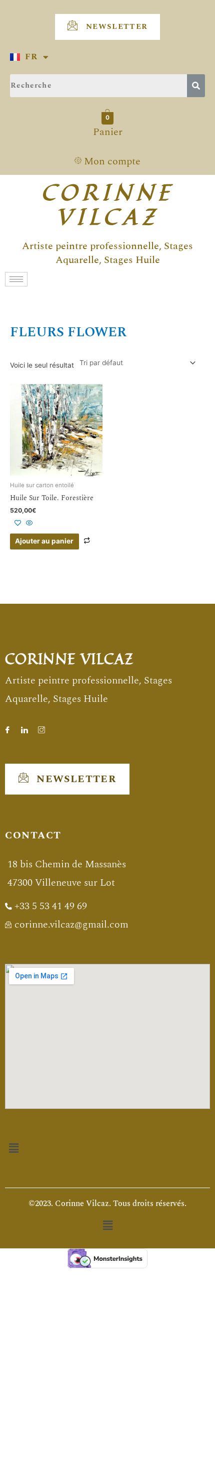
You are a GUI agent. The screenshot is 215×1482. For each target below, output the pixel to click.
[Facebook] (7, 726)
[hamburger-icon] (16, 279)
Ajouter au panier (44, 541)
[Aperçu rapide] (28, 524)
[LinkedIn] (24, 726)
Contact (33, 835)
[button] (13, 1148)
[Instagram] (41, 726)
